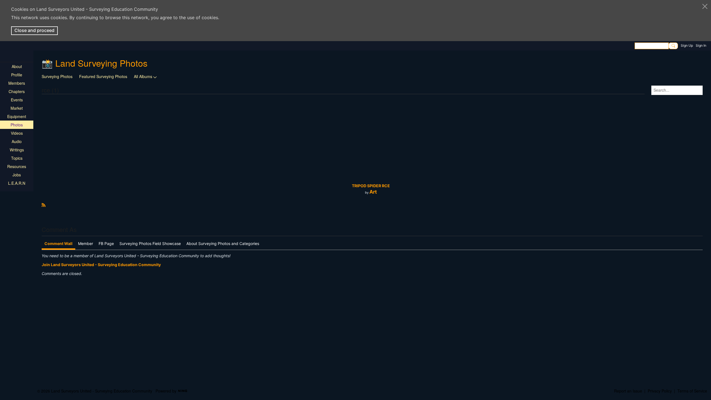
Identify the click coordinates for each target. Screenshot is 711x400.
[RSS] (44, 204)
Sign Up (687, 45)
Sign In (701, 45)
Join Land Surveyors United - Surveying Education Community (101, 264)
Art (373, 192)
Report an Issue (628, 391)
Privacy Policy (660, 391)
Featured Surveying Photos (103, 76)
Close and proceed (34, 30)
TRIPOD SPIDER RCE (371, 185)
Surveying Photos (57, 76)
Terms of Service (692, 391)
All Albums (143, 76)
